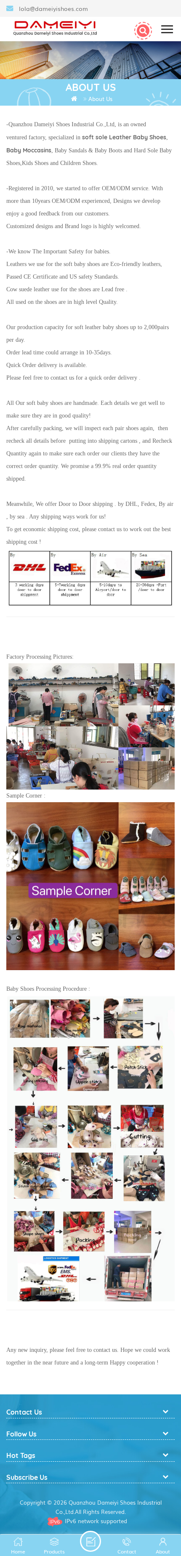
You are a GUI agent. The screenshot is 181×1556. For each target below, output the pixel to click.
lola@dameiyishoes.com (53, 8)
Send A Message (90, 1541)
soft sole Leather (107, 137)
